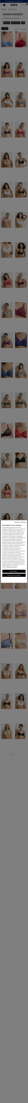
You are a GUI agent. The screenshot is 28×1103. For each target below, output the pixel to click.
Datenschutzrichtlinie (11, 567)
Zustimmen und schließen (14, 575)
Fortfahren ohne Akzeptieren (20, 522)
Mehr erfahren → (14, 571)
